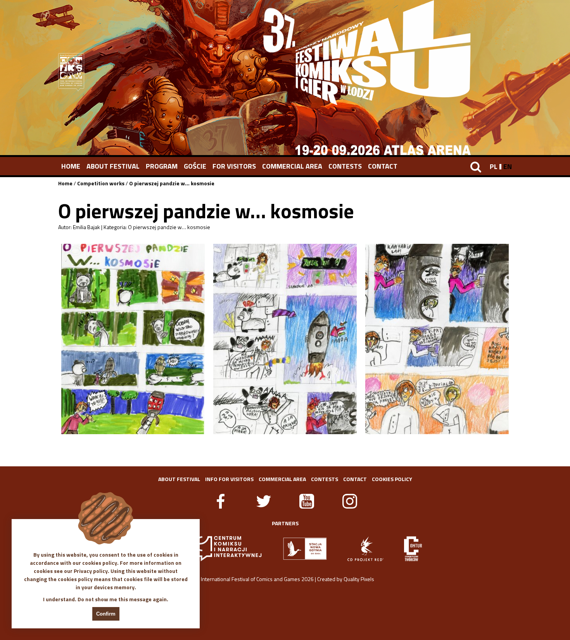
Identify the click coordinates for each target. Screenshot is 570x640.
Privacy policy (91, 571)
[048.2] (285, 339)
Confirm (106, 614)
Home (70, 166)
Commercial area (292, 166)
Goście (195, 166)
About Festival (113, 166)
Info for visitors (229, 479)
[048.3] (437, 339)
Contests (345, 166)
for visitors (234, 166)
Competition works (100, 183)
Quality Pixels (359, 579)
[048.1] (133, 339)
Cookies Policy (392, 479)
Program (162, 166)
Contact (382, 166)
